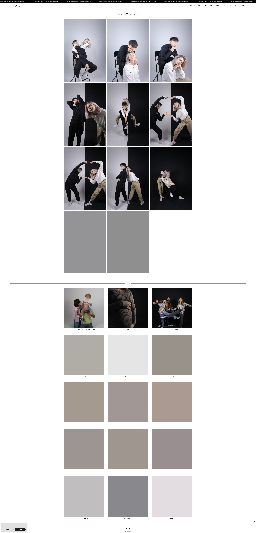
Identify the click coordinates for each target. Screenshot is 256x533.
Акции (223, 5)
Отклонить (8, 529)
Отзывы (235, 5)
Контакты (242, 5)
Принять (20, 529)
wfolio (129, 531)
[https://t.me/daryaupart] (129, 529)
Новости (229, 5)
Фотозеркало (197, 5)
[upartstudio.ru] (16, 6)
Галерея (204, 5)
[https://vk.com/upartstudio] (126, 529)
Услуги (210, 5)
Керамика (190, 5)
